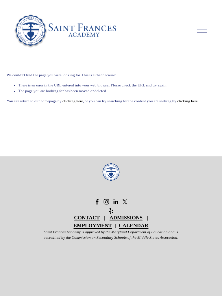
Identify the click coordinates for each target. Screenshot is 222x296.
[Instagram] (106, 202)
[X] (125, 202)
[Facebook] (97, 202)
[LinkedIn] (116, 202)
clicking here (72, 101)
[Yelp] (111, 211)
